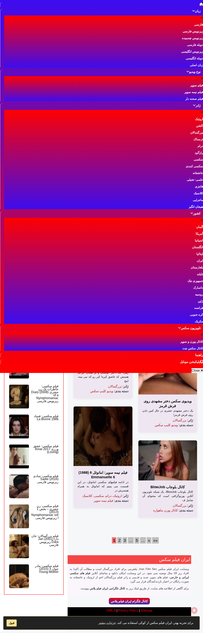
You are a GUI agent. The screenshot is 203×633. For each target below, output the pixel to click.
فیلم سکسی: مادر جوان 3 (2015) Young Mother (46, 568)
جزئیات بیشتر (107, 622)
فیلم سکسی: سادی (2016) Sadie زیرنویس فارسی (45, 479)
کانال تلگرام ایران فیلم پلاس (129, 601)
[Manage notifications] (194, 610)
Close (196, 370)
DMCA (111, 610)
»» (155, 540)
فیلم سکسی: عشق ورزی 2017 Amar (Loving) (45, 449)
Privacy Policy (128, 610)
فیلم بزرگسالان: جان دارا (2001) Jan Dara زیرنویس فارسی (44, 540)
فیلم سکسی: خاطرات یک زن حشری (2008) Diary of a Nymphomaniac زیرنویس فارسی (44, 393)
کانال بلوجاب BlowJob (167, 487)
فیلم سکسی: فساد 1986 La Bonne (46, 417)
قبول (11, 622)
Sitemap (146, 610)
